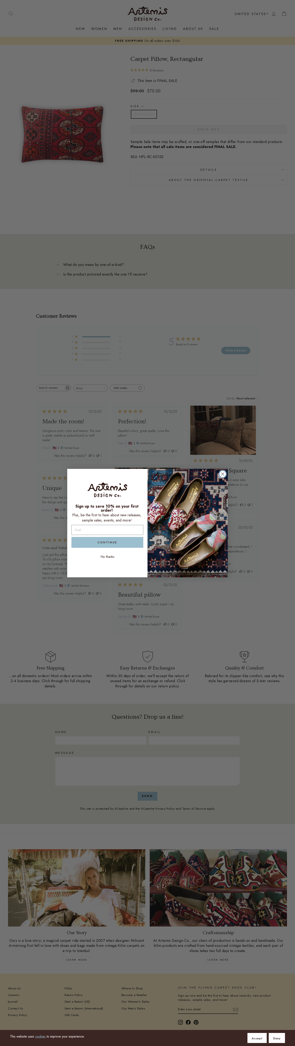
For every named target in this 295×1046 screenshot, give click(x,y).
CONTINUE (107, 542)
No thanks (107, 556)
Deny (277, 1038)
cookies (40, 1036)
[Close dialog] (222, 474)
